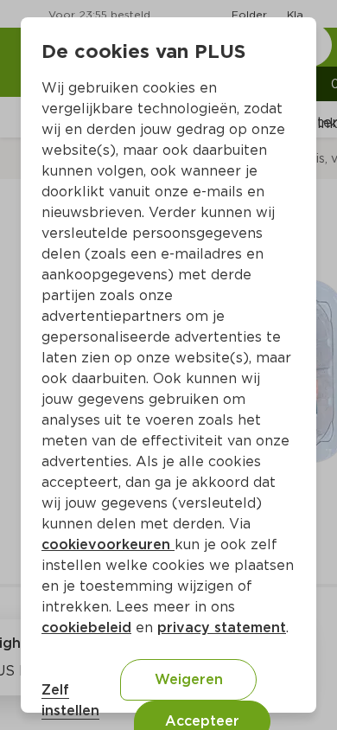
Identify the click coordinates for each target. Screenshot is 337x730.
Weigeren (189, 679)
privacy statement (221, 627)
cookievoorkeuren (108, 544)
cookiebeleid (86, 627)
